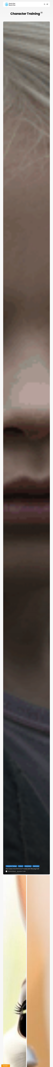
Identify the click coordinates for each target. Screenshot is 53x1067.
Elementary (28, 866)
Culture (20, 866)
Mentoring (36, 866)
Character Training (11, 866)
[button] (47, 4)
